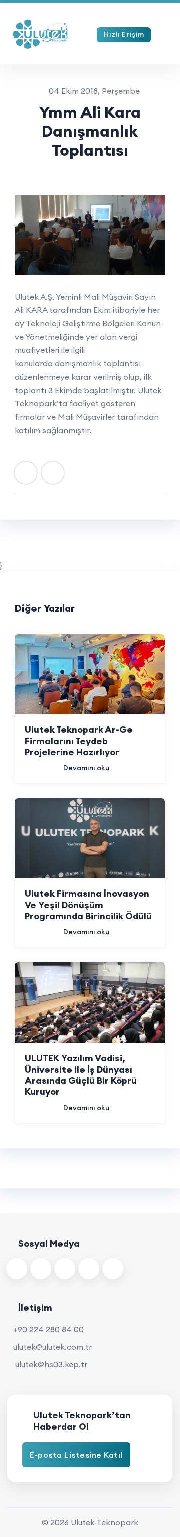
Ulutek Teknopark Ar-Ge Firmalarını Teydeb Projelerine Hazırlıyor (79, 741)
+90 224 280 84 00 (49, 1329)
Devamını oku (87, 767)
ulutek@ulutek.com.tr (53, 1347)
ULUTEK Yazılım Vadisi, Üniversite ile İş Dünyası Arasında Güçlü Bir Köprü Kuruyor (81, 1074)
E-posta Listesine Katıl (76, 1455)
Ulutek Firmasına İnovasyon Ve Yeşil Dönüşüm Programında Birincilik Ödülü (88, 905)
